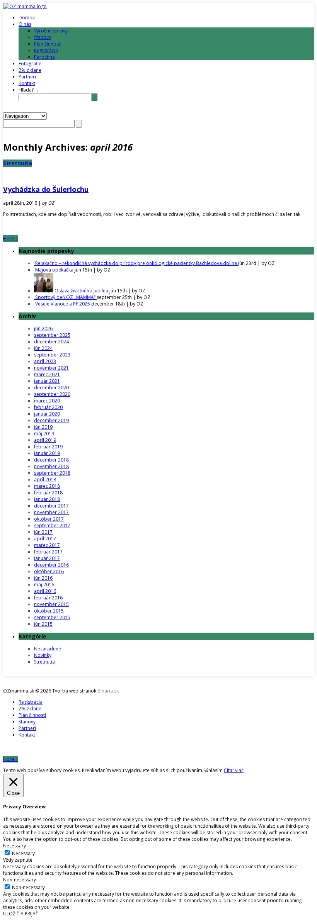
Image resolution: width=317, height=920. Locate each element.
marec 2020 (47, 400)
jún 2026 (43, 328)
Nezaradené (47, 648)
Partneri (27, 76)
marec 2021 (47, 374)
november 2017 (51, 512)
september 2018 (52, 473)
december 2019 (51, 420)
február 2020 (48, 407)
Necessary (23, 853)
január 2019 (47, 453)
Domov (27, 17)
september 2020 (52, 394)
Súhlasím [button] (213, 770)
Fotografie (30, 63)
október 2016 (49, 571)
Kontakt (27, 83)
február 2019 (48, 446)
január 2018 (47, 499)
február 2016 (48, 597)
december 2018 (51, 460)
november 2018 (51, 466)
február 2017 (48, 551)
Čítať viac (234, 770)
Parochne (44, 57)
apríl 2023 (45, 361)
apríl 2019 (45, 440)
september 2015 (52, 617)
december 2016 (51, 565)
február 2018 (48, 492)
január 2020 (47, 414)
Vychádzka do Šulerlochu (46, 189)
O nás (25, 24)
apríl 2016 (45, 591)
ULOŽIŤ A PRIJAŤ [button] (20, 913)
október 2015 (49, 611)
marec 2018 (47, 486)
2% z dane (30, 70)
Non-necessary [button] (19, 879)
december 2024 (51, 341)
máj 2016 (44, 584)
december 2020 (51, 387)
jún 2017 (43, 532)
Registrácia (46, 50)
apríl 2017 (45, 538)
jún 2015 (43, 624)
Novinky (42, 655)
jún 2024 (43, 348)
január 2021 (47, 381)
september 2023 (52, 354)
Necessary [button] (14, 845)
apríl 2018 (45, 479)
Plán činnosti (47, 44)
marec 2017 (47, 545)
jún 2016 (43, 578)
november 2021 (51, 368)
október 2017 (49, 519)
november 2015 (51, 604)
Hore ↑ (10, 238)
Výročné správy (51, 30)
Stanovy (42, 37)
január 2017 (47, 558)
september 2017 (52, 525)
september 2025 (52, 335)
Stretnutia (17, 163)
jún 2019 (43, 427)
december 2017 (51, 505)
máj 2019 (44, 433)
